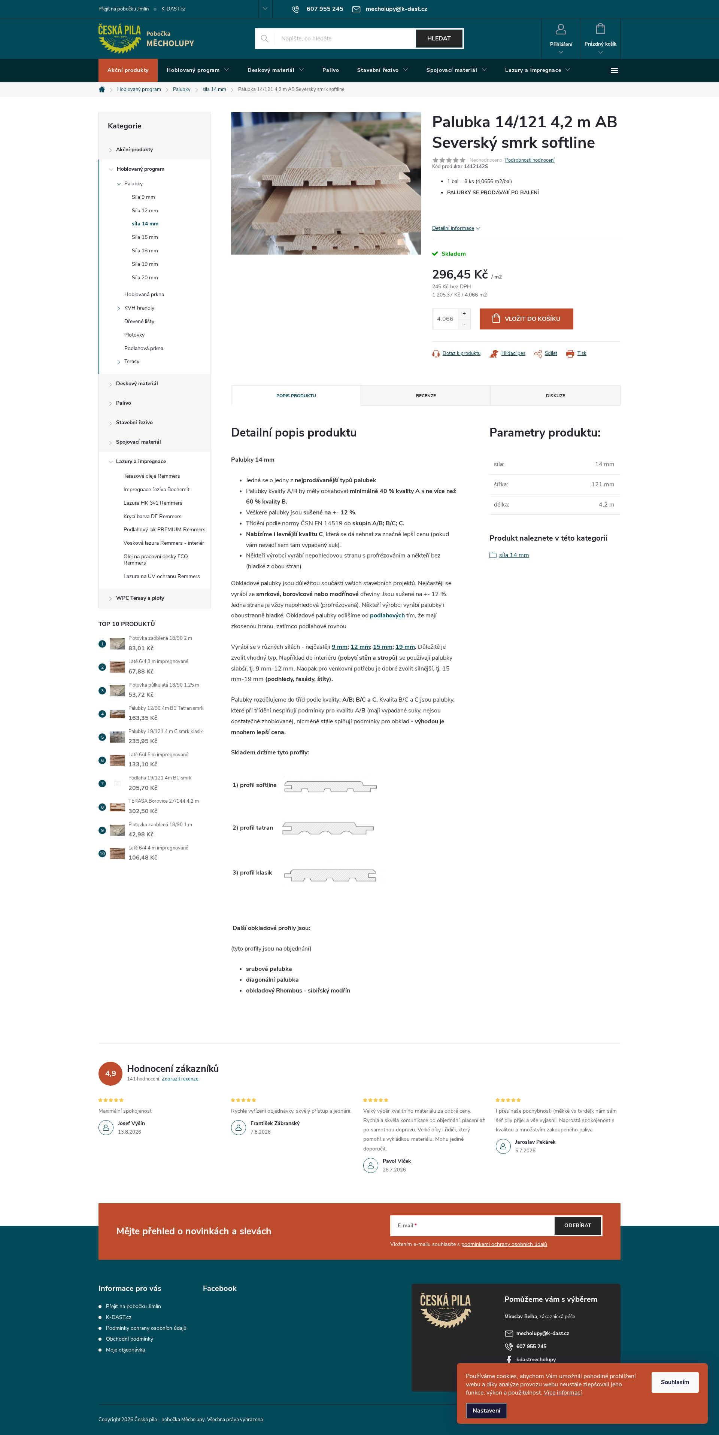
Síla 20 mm (145, 277)
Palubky (133, 183)
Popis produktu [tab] (296, 396)
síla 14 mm (145, 223)
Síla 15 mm (145, 237)
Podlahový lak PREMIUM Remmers (165, 529)
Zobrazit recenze (180, 1079)
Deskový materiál (137, 383)
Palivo (123, 403)
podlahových (387, 615)
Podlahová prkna (143, 348)
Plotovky (134, 334)
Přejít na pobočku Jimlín (123, 9)
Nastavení (486, 1411)
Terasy (131, 361)
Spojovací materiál (138, 442)
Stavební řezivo (134, 422)
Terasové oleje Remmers (152, 476)
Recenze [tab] (426, 396)
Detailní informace (453, 228)
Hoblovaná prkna (144, 294)
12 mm (360, 647)
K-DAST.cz (173, 9)
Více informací (563, 1393)
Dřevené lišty (139, 321)
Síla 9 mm (143, 197)
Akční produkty (134, 149)
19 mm (405, 647)
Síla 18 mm (145, 250)
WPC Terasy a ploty (140, 598)
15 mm (382, 647)
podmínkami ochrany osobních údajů (504, 1244)
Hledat (439, 38)
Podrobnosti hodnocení (530, 160)
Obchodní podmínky (129, 1339)
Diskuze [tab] (555, 396)
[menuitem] (128, 70)
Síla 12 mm (145, 210)
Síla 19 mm (145, 264)
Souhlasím (675, 1382)
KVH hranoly (139, 307)
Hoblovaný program (140, 169)
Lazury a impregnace (141, 461)
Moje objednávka (125, 1349)
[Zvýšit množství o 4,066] (464, 314)
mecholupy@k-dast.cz (542, 1333)
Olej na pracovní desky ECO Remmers (156, 559)
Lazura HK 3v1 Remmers (153, 503)
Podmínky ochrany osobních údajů (146, 1328)
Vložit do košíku (533, 319)
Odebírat (577, 1225)
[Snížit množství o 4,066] (464, 324)
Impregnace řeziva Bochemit (156, 489)
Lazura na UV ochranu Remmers (162, 576)
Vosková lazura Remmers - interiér (164, 543)
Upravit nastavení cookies (292, 1419)
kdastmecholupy (536, 1359)
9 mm (340, 647)
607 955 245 (531, 1346)
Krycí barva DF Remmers (153, 516)
